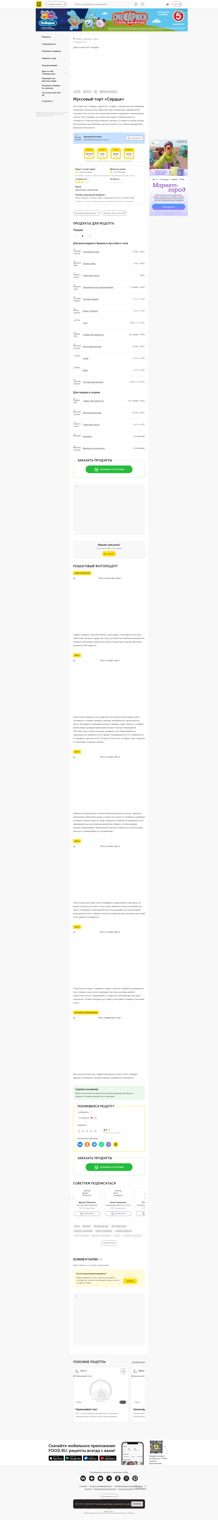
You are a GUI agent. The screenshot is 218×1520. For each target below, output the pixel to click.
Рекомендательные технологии (105, 1489)
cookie (128, 1504)
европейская (80, 190)
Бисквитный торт (101, 1226)
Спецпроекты (49, 44)
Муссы (117, 1236)
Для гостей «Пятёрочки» (49, 72)
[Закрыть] (145, 1486)
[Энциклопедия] (65, 65)
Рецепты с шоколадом (101, 1236)
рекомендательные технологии (110, 1504)
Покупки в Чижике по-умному (51, 86)
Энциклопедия (49, 65)
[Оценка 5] (95, 1131)
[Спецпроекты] (65, 44)
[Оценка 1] (79, 1131)
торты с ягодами (81, 1236)
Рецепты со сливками (133, 1236)
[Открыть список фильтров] (135, 4)
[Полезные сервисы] (65, 51)
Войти (130, 1281)
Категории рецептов (126, 1489)
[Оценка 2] (83, 1131)
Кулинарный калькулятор (85, 213)
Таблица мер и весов (113, 213)
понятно (137, 1504)
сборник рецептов (123, 1231)
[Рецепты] (65, 36)
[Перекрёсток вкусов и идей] (65, 79)
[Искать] (142, 4)
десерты (86, 1226)
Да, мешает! (109, 554)
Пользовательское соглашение (125, 1486)
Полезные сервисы (51, 51)
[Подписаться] (123, 1371)
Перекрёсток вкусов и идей (49, 79)
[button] (73, 1198)
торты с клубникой (104, 1231)
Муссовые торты (119, 1226)
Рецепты (46, 37)
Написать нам (110, 1496)
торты (76, 1226)
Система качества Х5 (51, 94)
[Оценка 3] (87, 1131)
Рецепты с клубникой (83, 1231)
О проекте (47, 101)
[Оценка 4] (91, 1131)
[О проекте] (65, 101)
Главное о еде (49, 58)
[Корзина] (167, 4)
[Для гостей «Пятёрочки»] (65, 72)
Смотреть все (138, 1362)
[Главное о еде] (65, 58)
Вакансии (88, 1489)
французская (92, 190)
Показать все (109, 1243)
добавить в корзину (112, 469)
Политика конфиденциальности (100, 1486)
